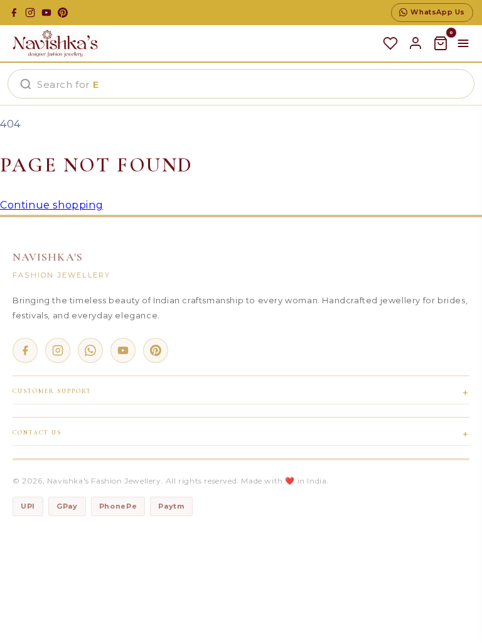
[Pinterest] (63, 13)
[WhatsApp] (90, 350)
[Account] (415, 43)
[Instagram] (30, 13)
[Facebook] (14, 13)
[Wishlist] (390, 43)
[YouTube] (46, 13)
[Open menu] (463, 43)
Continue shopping (51, 205)
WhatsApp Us (437, 12)
